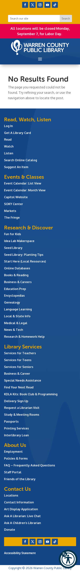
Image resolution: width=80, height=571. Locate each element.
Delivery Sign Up (16, 401)
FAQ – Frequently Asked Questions (29, 465)
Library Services (23, 347)
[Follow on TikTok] (55, 5)
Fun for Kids (12, 234)
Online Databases (17, 268)
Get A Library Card (17, 133)
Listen (8, 153)
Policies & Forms (16, 458)
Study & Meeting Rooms (21, 414)
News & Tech (13, 330)
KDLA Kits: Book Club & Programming (30, 394)
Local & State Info (17, 316)
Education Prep (15, 289)
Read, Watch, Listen (27, 119)
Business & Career (17, 373)
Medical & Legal (15, 323)
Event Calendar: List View (22, 183)
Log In (8, 126)
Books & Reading (16, 275)
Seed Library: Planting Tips (23, 255)
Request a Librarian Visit (21, 408)
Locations (11, 495)
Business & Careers (18, 282)
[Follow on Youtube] (47, 5)
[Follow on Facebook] (25, 5)
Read (8, 139)
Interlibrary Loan (16, 435)
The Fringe (12, 217)
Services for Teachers (20, 353)
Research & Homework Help (24, 336)
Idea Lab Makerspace (19, 241)
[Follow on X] (33, 5)
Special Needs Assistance (22, 380)
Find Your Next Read (18, 387)
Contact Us (17, 489)
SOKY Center (13, 204)
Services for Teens (17, 360)
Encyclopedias (14, 295)
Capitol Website (16, 197)
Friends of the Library (20, 479)
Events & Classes (24, 177)
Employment (13, 451)
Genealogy (12, 302)
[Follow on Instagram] (40, 5)
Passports (11, 421)
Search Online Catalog (20, 160)
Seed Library (13, 248)
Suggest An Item (16, 167)
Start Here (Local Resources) (25, 261)
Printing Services (16, 428)
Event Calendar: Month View (24, 190)
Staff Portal (12, 472)
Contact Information (19, 502)
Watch (9, 146)
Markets (10, 211)
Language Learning (18, 309)
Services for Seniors (18, 367)
